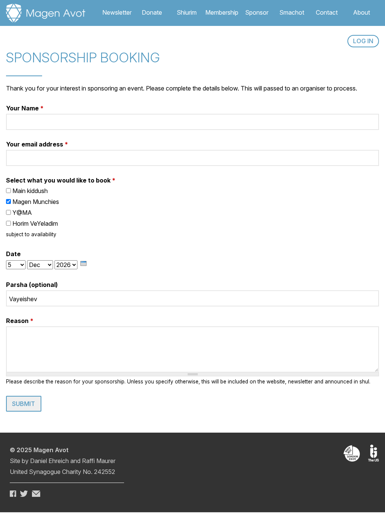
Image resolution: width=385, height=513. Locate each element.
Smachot (291, 12)
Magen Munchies (35, 201)
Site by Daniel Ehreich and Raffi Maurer (62, 461)
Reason (19, 320)
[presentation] (83, 263)
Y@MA (22, 212)
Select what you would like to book (60, 180)
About (361, 12)
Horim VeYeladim (35, 223)
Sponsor (256, 12)
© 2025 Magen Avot (39, 450)
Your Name (25, 108)
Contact (327, 12)
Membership (221, 12)
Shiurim (187, 12)
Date (13, 254)
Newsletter (117, 12)
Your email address (37, 144)
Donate (152, 12)
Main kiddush (30, 191)
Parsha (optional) (32, 284)
